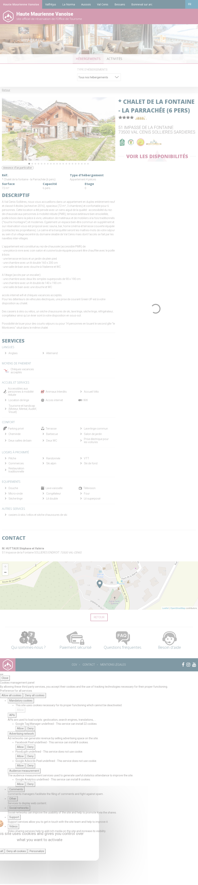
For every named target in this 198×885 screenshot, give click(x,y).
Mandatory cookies (20, 700)
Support (14, 817)
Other (12, 798)
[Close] (1, 674)
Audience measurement (24, 770)
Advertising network (21, 733)
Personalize (37, 851)
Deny (30, 728)
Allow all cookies (11, 695)
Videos (13, 826)
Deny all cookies (34, 695)
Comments (16, 789)
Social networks (19, 807)
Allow (20, 709)
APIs (12, 715)
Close (5, 678)
